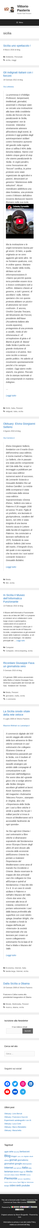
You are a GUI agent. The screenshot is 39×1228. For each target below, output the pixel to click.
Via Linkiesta (8, 87)
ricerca (6, 1182)
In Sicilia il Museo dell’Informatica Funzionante (14, 598)
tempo (6, 1186)
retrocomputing (21, 651)
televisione (30, 1182)
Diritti (8, 408)
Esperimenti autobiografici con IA (17, 1120)
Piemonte (10, 1178)
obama (15, 1007)
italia (15, 411)
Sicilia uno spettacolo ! (17, 45)
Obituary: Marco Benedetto (15, 1127)
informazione (27, 1164)
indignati (9, 411)
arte (11, 1151)
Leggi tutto (11, 395)
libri (7, 583)
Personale (18, 57)
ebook (31, 1156)
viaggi (13, 60)
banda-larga (10, 971)
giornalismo (23, 1160)
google (18, 1163)
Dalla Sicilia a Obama (16, 983)
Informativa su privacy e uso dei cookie (17, 1222)
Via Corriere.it (9, 438)
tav (25, 1182)
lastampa (8, 1171)
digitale (26, 1156)
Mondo (8, 1004)
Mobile (17, 1175)
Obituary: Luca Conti (12, 1124)
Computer (10, 647)
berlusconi (24, 1151)
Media (8, 579)
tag (22, 1182)
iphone (19, 1168)
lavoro (16, 1172)
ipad (15, 1168)
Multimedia (16, 1004)
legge (21, 1172)
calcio (18, 1156)
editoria (6, 1160)
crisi (22, 1156)
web (18, 1185)
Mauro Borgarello (22, 1215)
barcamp (16, 1152)
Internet (18, 968)
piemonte (20, 1179)
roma (10, 1182)
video (13, 1185)
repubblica (26, 1179)
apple (6, 1152)
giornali (13, 1160)
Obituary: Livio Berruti (13, 1114)
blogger (14, 1156)
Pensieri (19, 408)
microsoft (7, 1175)
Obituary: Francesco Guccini (16, 1117)
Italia (13, 408)
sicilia (8, 60)
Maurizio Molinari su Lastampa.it (16, 726)
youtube (25, 1185)
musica (9, 1007)
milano (12, 1175)
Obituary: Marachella (12, 1130)
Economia (10, 968)
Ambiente (9, 57)
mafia (17, 696)
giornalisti (10, 696)
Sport (19, 1182)
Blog (7, 1156)
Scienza (15, 1182)
